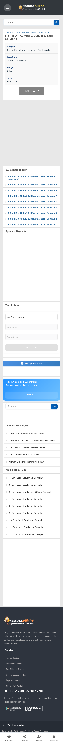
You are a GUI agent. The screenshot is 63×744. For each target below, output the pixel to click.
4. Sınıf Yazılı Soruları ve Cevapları (26, 478)
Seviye (10, 67)
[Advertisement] (31, 132)
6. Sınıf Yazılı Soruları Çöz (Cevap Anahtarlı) (30, 492)
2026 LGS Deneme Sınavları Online (26, 433)
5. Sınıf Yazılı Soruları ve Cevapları (26, 485)
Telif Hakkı (19, 731)
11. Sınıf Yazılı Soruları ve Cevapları (26, 527)
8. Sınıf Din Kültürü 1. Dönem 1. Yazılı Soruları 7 (32, 196)
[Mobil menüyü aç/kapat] (7, 7)
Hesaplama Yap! (33, 363)
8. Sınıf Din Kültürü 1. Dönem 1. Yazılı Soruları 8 (32, 190)
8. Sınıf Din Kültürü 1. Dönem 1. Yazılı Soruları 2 (32, 219)
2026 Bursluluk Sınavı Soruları (24, 454)
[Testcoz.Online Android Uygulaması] (23, 709)
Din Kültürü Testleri (14, 686)
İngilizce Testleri (13, 680)
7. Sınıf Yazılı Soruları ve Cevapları (26, 499)
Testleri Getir (31, 347)
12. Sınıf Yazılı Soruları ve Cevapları (26, 534)
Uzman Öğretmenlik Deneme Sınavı (26, 462)
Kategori (11, 46)
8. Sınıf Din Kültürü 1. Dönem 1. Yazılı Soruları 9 (32, 184)
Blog (4, 731)
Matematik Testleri (14, 663)
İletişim (10, 731)
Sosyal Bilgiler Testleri (16, 675)
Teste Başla (31, 91)
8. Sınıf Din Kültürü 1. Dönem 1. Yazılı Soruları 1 (32, 224)
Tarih (9, 78)
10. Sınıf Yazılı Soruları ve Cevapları (26, 520)
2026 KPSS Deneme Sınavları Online (27, 447)
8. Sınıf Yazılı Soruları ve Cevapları (26, 506)
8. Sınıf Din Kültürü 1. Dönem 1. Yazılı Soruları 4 (32, 207)
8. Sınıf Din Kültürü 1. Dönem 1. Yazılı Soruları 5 (32, 201)
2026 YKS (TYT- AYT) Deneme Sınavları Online (32, 440)
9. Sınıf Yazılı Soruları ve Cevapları (26, 513)
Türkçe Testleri (12, 658)
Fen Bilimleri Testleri (15, 669)
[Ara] (56, 22)
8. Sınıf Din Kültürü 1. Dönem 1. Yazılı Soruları (29, 50)
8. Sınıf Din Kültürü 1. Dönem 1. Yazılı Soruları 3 (32, 213)
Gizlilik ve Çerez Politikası (36, 731)
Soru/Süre (12, 57)
